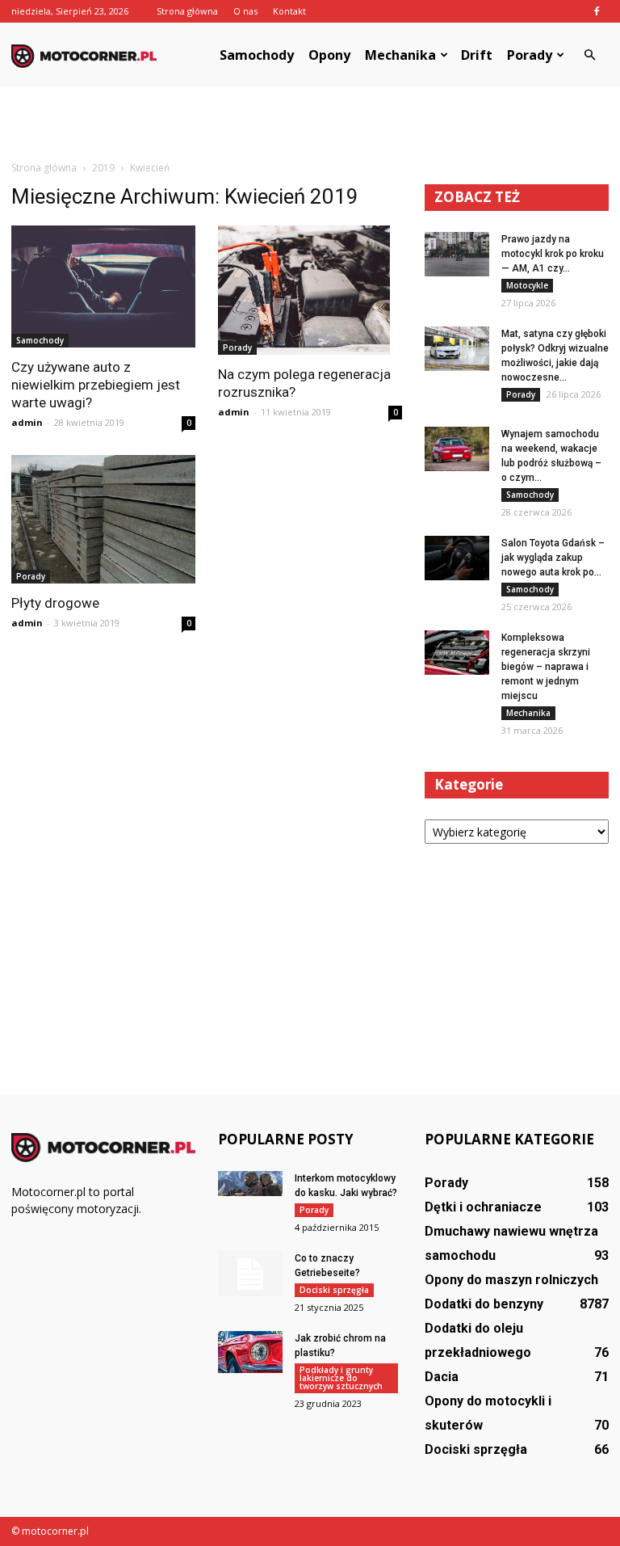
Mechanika (400, 55)
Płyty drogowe (55, 603)
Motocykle (527, 285)
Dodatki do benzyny (484, 1304)
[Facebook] (596, 11)
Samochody (257, 55)
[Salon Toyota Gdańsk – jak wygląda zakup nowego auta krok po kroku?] (457, 558)
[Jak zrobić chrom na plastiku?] (250, 1352)
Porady (529, 55)
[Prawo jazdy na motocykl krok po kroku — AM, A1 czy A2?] (457, 254)
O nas (245, 11)
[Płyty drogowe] (103, 519)
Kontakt (289, 11)
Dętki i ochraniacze (483, 1207)
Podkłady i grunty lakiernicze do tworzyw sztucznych (341, 1378)
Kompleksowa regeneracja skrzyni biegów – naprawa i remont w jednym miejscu (545, 666)
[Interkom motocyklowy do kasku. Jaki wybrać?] (250, 1183)
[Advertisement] (310, 123)
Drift (476, 55)
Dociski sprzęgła (334, 1289)
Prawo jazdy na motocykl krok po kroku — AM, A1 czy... (552, 254)
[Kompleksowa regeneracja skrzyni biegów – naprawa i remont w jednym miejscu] (457, 652)
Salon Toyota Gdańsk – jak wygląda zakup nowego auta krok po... (553, 557)
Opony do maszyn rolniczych (511, 1279)
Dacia (442, 1376)
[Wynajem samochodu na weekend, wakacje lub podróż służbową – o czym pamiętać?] (457, 449)
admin (27, 422)
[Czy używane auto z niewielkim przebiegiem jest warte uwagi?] (103, 286)
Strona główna (187, 11)
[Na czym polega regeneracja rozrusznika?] (310, 290)
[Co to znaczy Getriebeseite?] (250, 1273)
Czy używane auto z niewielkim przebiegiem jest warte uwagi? (95, 385)
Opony (329, 55)
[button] (589, 55)
